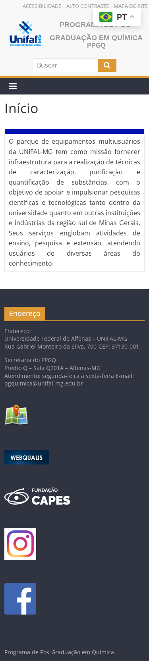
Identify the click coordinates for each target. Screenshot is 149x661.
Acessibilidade (42, 6)
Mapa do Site (131, 6)
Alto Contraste (87, 6)
